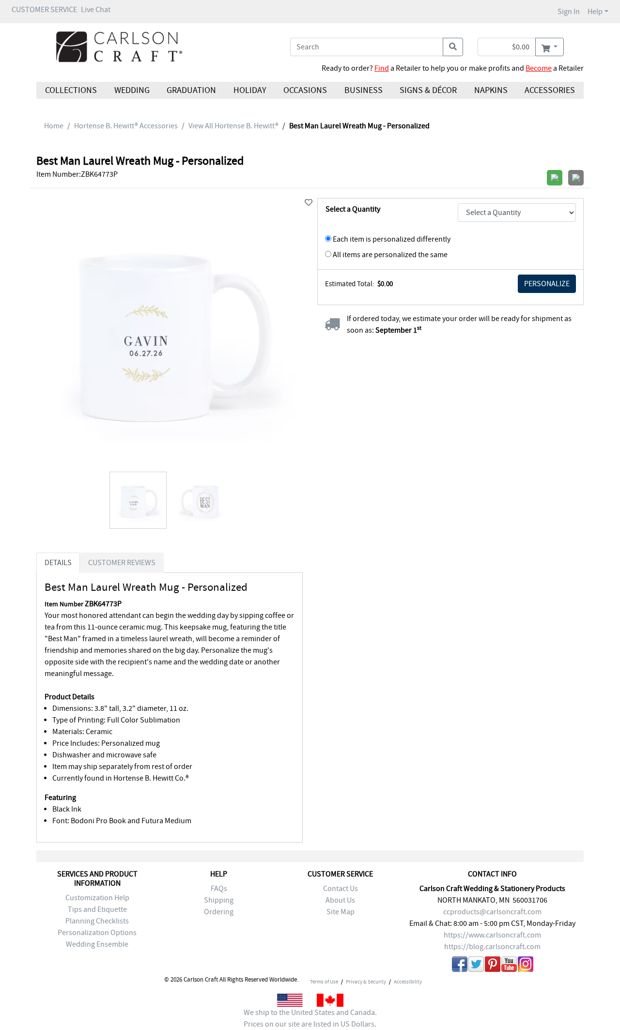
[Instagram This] (525, 965)
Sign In (569, 11)
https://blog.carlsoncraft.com (492, 947)
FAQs (219, 888)
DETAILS (58, 563)
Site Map (340, 912)
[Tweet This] (476, 965)
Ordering (218, 912)
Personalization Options (97, 933)
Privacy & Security (366, 981)
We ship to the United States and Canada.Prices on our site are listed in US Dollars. (310, 1018)
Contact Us (340, 888)
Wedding (131, 90)
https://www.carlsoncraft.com (492, 935)
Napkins (491, 90)
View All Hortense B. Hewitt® (233, 126)
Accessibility (408, 981)
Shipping (218, 900)
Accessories (550, 90)
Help (595, 11)
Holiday (249, 90)
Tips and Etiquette (97, 909)
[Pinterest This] (492, 965)
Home (53, 126)
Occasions (305, 90)
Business (363, 90)
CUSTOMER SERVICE (44, 10)
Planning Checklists (97, 921)
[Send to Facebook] (459, 965)
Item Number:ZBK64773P (77, 174)
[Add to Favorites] (308, 203)
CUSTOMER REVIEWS (121, 563)
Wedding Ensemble (97, 944)
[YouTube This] (509, 965)
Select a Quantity (353, 209)
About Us (340, 900)
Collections (71, 90)
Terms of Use (324, 981)
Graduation (191, 90)
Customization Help (97, 898)
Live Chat (95, 10)
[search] (453, 47)
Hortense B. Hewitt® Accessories (126, 126)
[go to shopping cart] (549, 47)
